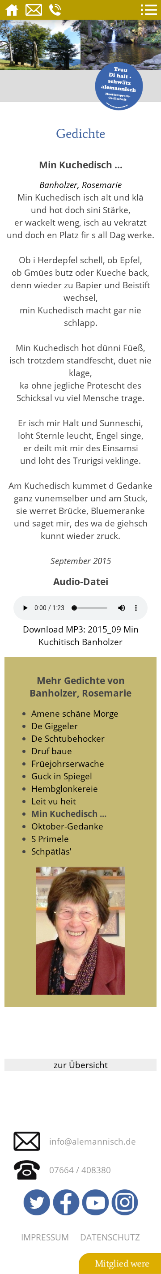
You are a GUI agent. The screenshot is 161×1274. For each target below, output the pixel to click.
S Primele (50, 838)
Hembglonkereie (64, 788)
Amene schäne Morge (75, 713)
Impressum (45, 1237)
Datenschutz (110, 1237)
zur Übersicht (81, 1064)
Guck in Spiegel (61, 776)
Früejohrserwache (67, 763)
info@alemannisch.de (92, 1141)
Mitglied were (122, 1264)
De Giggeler (54, 725)
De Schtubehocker (68, 738)
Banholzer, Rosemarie (80, 184)
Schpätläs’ (51, 851)
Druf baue (51, 751)
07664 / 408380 (80, 1170)
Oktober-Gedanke (67, 826)
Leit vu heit (53, 801)
